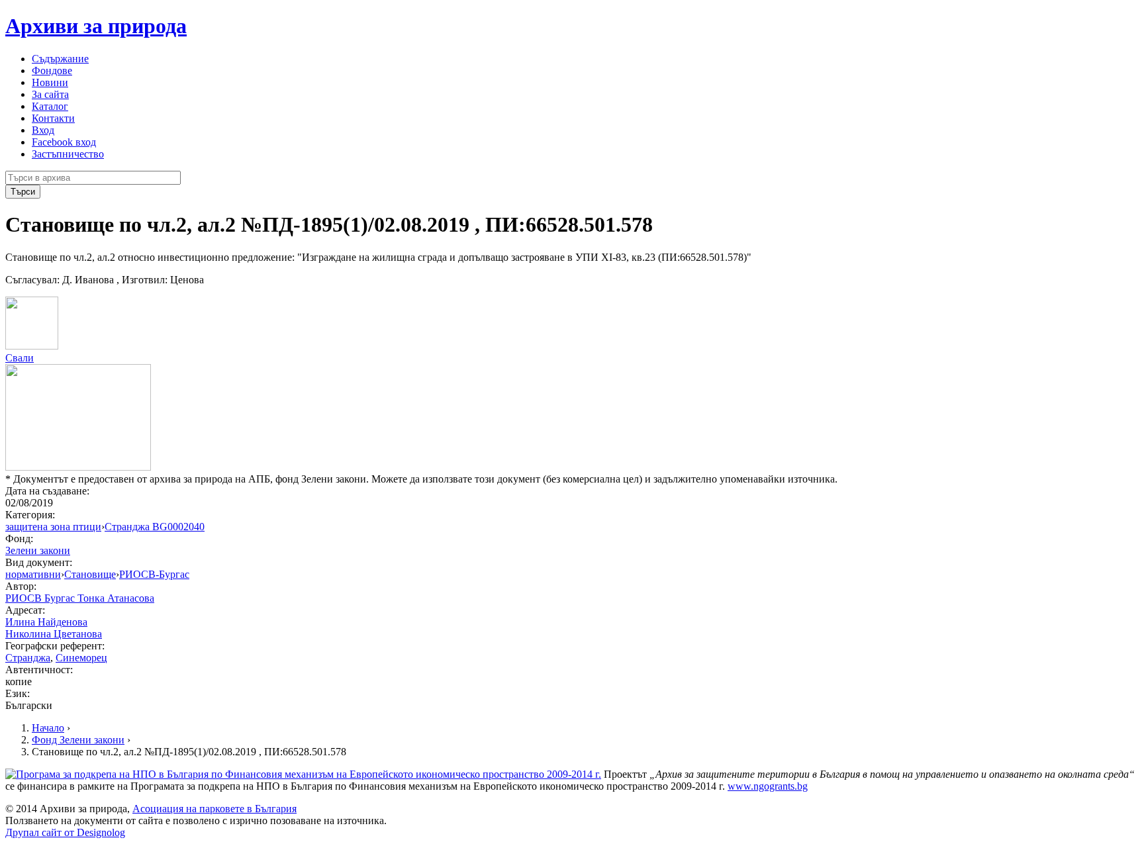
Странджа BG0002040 (155, 526)
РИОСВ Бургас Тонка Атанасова (79, 598)
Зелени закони (37, 550)
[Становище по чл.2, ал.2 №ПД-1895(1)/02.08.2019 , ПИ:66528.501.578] (31, 346)
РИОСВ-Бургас (154, 574)
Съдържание (60, 58)
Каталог (50, 106)
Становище (90, 574)
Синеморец (81, 657)
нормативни (33, 574)
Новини (50, 82)
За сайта (50, 94)
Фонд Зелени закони (78, 739)
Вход (43, 130)
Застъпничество (68, 154)
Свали (19, 357)
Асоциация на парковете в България (214, 808)
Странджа (27, 657)
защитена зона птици (53, 526)
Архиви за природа (96, 26)
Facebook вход (64, 142)
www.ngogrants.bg (768, 786)
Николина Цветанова (53, 633)
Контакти (53, 118)
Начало (48, 727)
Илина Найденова (46, 622)
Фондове (52, 70)
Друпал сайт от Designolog (65, 832)
